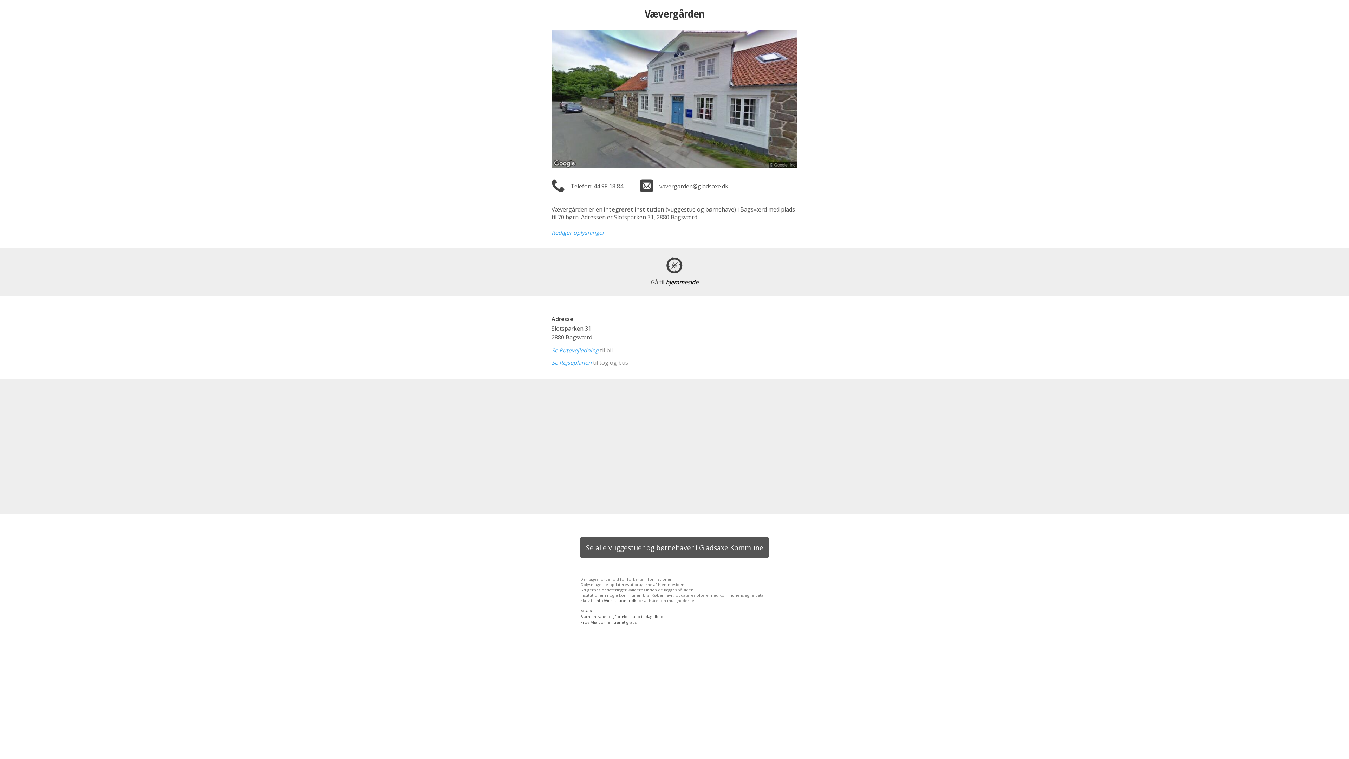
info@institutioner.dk (615, 600)
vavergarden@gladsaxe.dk (693, 186)
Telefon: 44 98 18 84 (597, 186)
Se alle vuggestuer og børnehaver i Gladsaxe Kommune (674, 547)
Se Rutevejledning (575, 350)
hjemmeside (674, 282)
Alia (588, 611)
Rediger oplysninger (578, 232)
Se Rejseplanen (572, 362)
